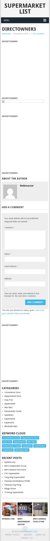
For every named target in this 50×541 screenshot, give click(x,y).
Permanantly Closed (12, 411)
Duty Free (8, 400)
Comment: (9, 227)
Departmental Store (12, 396)
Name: (7, 254)
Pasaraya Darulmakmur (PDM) (17, 481)
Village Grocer (10, 488)
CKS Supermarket (11, 473)
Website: (8, 278)
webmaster (6, 34)
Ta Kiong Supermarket (13, 492)
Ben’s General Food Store (15, 470)
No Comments (38, 34)
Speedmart (8, 415)
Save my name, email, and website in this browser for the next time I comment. (21, 294)
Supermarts (9, 422)
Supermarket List (25, 8)
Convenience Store (12, 392)
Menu (6, 20)
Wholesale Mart (10, 426)
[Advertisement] (25, 68)
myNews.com (9, 462)
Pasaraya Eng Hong (12, 485)
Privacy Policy (12, 535)
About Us (40, 535)
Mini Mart (8, 407)
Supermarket (9, 419)
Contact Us (27, 538)
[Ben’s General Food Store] (40, 509)
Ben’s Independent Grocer (15, 466)
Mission (28, 535)
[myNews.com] (9, 509)
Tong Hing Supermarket (14, 477)
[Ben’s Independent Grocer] (25, 509)
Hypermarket (9, 404)
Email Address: (11, 266)
